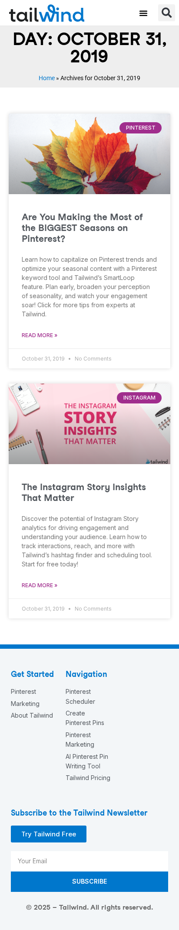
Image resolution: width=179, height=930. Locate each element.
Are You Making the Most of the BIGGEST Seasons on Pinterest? (82, 227)
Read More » (39, 335)
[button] (143, 13)
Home (47, 78)
